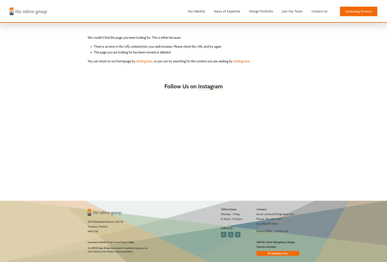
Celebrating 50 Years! (358, 11)
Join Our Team (292, 11)
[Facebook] (223, 234)
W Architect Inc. (278, 253)
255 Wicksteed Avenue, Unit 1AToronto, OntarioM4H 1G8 (105, 226)
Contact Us (320, 11)
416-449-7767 (273, 219)
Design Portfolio (261, 11)
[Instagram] (230, 234)
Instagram (210, 86)
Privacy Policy (264, 231)
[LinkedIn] (237, 234)
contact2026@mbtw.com (279, 214)
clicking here (144, 61)
